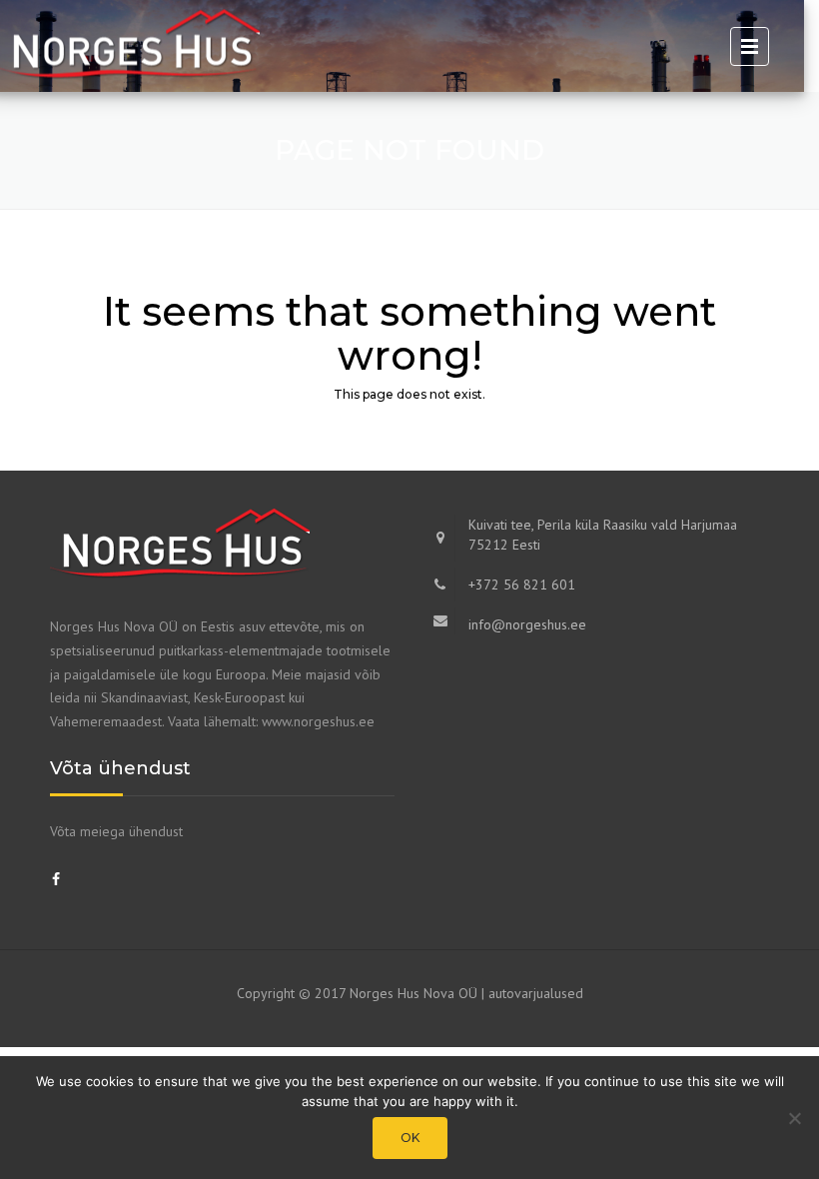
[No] (794, 1118)
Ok (410, 1137)
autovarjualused (535, 993)
